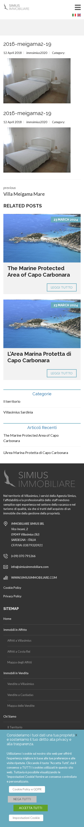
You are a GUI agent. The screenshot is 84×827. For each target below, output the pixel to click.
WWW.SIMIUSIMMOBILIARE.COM (34, 577)
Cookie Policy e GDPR (27, 789)
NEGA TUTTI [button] (22, 799)
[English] (79, 16)
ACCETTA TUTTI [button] (30, 808)
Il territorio (11, 401)
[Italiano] (74, 16)
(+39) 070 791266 (23, 556)
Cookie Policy (12, 587)
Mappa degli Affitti (19, 662)
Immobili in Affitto (15, 629)
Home (7, 618)
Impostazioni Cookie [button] (26, 818)
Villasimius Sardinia (18, 412)
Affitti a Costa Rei (18, 651)
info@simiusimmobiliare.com (30, 567)
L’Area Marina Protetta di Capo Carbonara (39, 357)
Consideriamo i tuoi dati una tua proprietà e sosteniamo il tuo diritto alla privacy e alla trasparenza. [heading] (41, 739)
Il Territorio (14, 727)
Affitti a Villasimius (19, 640)
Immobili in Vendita (15, 673)
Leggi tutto (62, 287)
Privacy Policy (12, 596)
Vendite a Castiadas (20, 695)
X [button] (76, 735)
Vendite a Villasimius (20, 684)
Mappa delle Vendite (20, 705)
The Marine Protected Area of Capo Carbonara (38, 271)
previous (24, 191)
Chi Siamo (9, 716)
